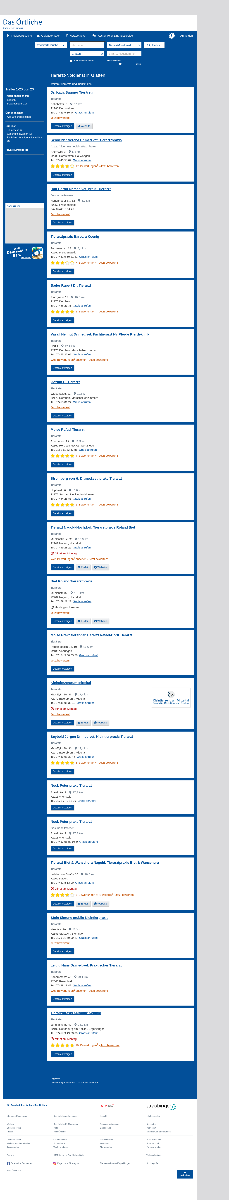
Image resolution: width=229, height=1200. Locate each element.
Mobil (55, 1128)
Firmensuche (106, 1147)
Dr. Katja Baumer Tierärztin (72, 92)
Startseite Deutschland (17, 1116)
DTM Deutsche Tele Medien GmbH (69, 1155)
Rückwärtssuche (21, 35)
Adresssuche (13, 1147)
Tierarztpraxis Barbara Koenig (75, 237)
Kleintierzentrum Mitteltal (71, 683)
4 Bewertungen (86, 455)
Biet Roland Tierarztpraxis (72, 581)
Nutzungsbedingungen (110, 1124)
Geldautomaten (50, 35)
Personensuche (153, 1147)
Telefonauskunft (60, 1147)
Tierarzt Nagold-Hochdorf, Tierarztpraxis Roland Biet (93, 527)
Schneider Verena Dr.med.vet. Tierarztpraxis (86, 140)
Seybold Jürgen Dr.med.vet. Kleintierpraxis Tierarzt (92, 737)
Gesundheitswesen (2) (19, 133)
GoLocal (10, 1155)
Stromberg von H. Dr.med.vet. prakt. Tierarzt (86, 478)
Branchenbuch (152, 1143)
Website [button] (85, 126)
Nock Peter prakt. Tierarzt (71, 785)
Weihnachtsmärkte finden (18, 1143)
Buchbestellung (14, 1128)
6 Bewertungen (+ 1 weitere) (94, 894)
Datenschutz (105, 1128)
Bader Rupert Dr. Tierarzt (71, 285)
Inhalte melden (153, 1116)
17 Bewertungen (87, 166)
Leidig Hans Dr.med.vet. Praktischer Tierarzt (86, 965)
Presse (10, 1132)
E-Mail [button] (84, 567)
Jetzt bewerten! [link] (60, 117)
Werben (10, 1124)
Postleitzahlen (106, 1140)
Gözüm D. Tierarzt (65, 382)
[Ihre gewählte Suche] (51, 45)
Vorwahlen (104, 1143)
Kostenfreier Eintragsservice (115, 35)
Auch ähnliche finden (84, 60)
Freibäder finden (14, 1140)
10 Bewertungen (87, 1045)
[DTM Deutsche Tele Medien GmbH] (123, 1107)
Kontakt (103, 1116)
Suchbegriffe (152, 1163)
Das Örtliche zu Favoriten (64, 1116)
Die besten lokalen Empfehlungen (115, 1163)
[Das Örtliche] (22, 23)
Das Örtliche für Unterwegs (65, 1124)
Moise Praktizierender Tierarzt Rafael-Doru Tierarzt (91, 635)
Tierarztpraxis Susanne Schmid (76, 1013)
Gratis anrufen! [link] (84, 112)
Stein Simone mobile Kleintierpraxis (79, 918)
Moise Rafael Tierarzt (67, 430)
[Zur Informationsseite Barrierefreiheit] (171, 35)
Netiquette (151, 1124)
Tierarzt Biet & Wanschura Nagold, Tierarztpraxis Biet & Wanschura (105, 863)
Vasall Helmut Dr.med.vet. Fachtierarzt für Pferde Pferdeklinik (100, 334)
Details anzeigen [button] (62, 126)
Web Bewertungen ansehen (68, 359)
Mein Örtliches (60, 1132)
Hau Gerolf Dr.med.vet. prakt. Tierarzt (81, 189)
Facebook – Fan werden (21, 1163)
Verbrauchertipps (154, 1155)
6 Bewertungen (86, 762)
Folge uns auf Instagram (68, 1163)
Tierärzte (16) (14, 130)
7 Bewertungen (86, 262)
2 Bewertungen (86, 311)
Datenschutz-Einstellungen (158, 1132)
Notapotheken (78, 35)
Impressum (151, 1128)
